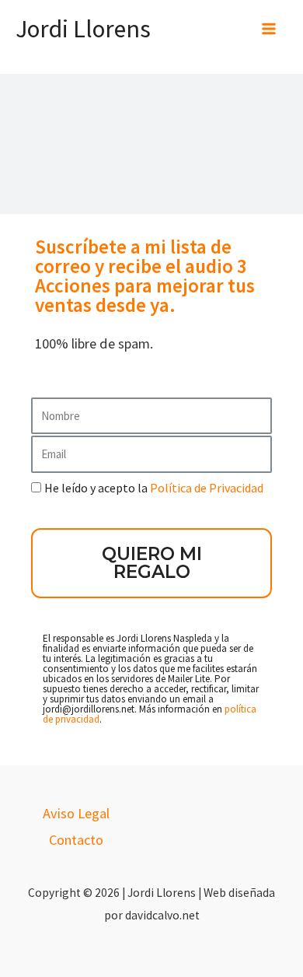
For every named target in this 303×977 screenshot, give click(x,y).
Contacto (76, 840)
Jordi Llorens (83, 28)
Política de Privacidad (206, 488)
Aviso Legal (76, 813)
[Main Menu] (269, 29)
